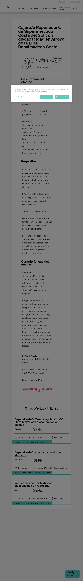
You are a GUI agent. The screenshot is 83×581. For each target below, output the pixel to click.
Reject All (47, 97)
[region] (41, 93)
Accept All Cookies (62, 97)
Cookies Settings (21, 97)
